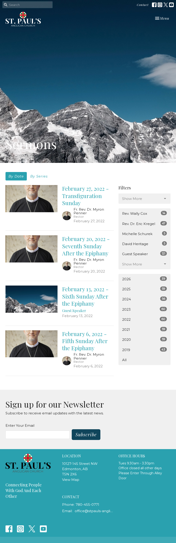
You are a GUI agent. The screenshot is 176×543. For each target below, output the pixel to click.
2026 (143, 279)
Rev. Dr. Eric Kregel (143, 223)
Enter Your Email (20, 425)
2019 (143, 349)
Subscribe (86, 434)
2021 (143, 329)
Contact (142, 5)
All (124, 360)
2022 (143, 319)
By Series (39, 176)
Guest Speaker (143, 254)
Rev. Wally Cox (143, 213)
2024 (143, 299)
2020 (143, 339)
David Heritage (143, 243)
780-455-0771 (87, 504)
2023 (143, 309)
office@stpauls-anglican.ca (94, 511)
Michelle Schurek (143, 233)
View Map (70, 479)
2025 (143, 289)
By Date (16, 176)
